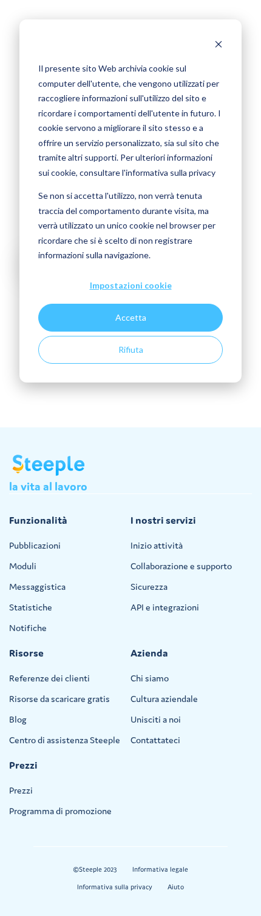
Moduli (22, 566)
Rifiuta (130, 349)
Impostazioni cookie (131, 285)
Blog (18, 719)
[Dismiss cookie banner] (218, 45)
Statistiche (30, 607)
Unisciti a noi (155, 719)
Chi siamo (149, 678)
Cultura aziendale (164, 698)
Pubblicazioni (35, 545)
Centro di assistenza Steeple (64, 740)
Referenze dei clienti (49, 678)
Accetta (130, 317)
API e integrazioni (164, 607)
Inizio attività (156, 545)
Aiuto (176, 887)
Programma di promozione (60, 811)
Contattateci (155, 740)
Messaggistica (37, 586)
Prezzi (21, 790)
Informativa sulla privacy (114, 887)
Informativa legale (160, 869)
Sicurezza (149, 586)
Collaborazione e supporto (181, 566)
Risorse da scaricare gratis (59, 698)
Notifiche (28, 628)
